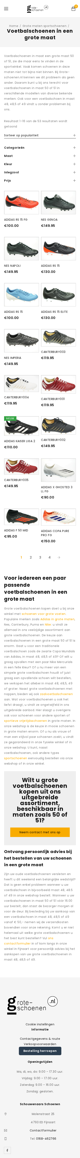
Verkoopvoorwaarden (40, 1044)
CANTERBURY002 (53, 440)
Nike (48, 624)
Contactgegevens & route (40, 1039)
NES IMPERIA (12, 358)
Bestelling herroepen (40, 1051)
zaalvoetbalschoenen (56, 694)
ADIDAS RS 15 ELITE (54, 312)
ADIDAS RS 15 (50, 266)
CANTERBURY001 (53, 399)
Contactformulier (43, 1130)
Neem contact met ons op (40, 832)
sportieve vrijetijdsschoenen (25, 721)
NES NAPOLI (12, 266)
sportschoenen (15, 758)
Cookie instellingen (40, 1024)
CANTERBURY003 (53, 352)
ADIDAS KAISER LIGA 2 (19, 441)
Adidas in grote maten (57, 619)
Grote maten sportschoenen (45, 26)
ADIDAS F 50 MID (16, 530)
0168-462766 (46, 1139)
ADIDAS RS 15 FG (16, 220)
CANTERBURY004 (16, 397)
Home (13, 26)
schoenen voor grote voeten (44, 614)
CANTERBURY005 (16, 480)
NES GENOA (49, 220)
